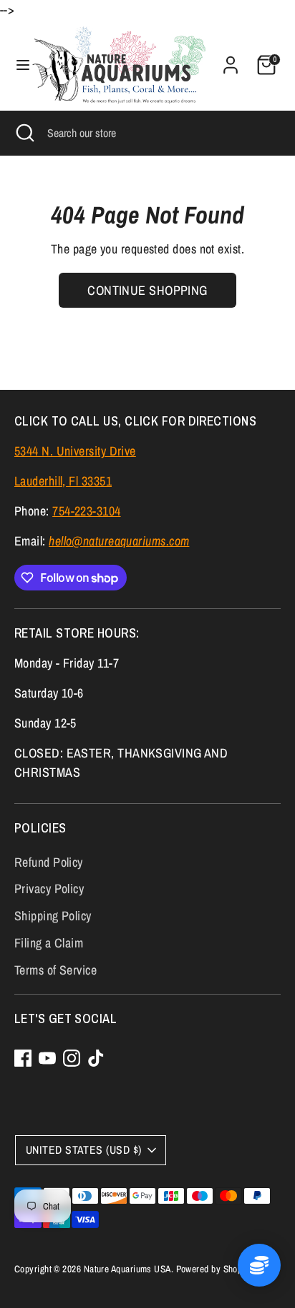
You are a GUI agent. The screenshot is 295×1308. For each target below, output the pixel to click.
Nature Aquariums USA (127, 1268)
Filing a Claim (48, 943)
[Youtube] (47, 1058)
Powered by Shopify (214, 1268)
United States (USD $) (83, 1149)
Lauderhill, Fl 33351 (63, 481)
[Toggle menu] (17, 65)
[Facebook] (23, 1058)
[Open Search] (24, 133)
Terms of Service (55, 970)
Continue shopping (147, 290)
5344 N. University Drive (75, 451)
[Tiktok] (96, 1058)
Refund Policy (48, 862)
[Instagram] (71, 1058)
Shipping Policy (53, 916)
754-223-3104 (86, 511)
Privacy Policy (49, 888)
